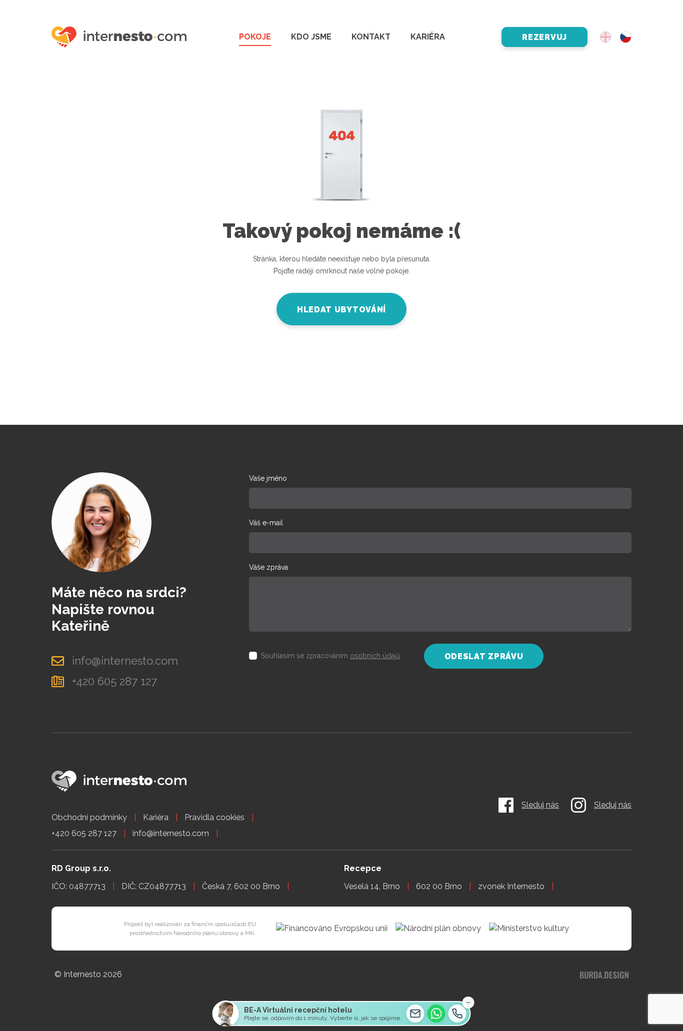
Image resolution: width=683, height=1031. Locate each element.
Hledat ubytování (341, 309)
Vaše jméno (268, 478)
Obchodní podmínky (89, 817)
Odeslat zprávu (484, 656)
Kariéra (427, 36)
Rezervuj (544, 37)
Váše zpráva (268, 567)
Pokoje (255, 36)
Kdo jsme (311, 36)
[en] (606, 37)
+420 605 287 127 (84, 833)
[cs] (626, 37)
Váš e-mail (266, 523)
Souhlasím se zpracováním (330, 656)
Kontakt (371, 36)
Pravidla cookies (214, 817)
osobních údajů (375, 656)
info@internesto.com (170, 833)
